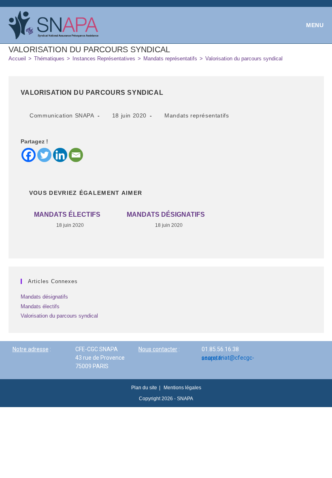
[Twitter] (44, 155)
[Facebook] (28, 155)
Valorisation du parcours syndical (244, 58)
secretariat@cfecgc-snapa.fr (228, 357)
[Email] (76, 155)
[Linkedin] (60, 155)
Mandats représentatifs (196, 115)
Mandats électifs (67, 214)
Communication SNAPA (62, 115)
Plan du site (144, 388)
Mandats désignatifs (166, 214)
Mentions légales (182, 388)
